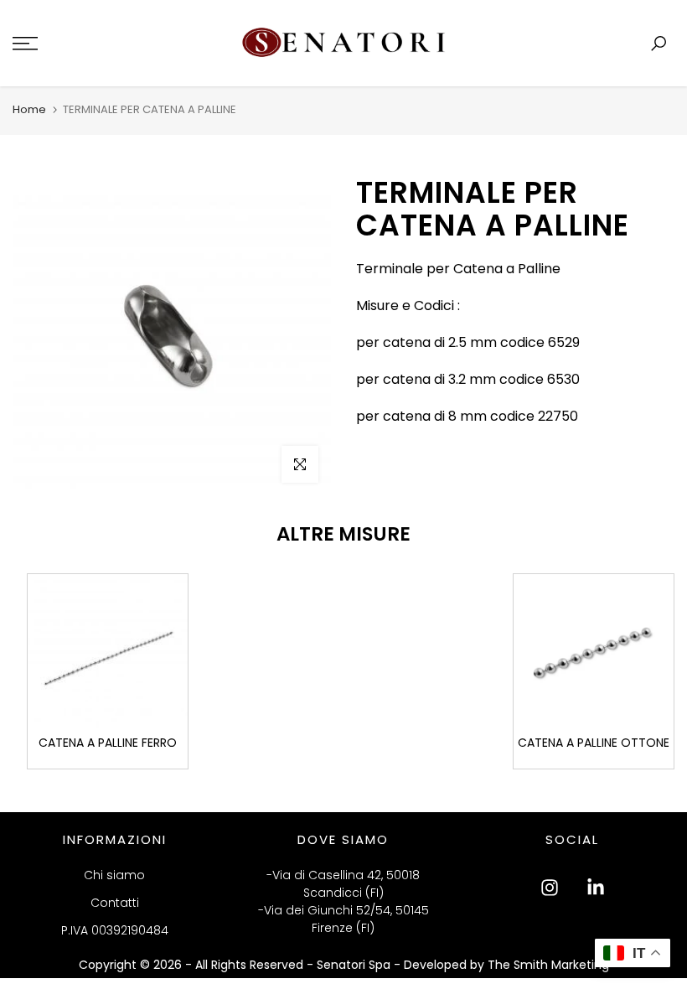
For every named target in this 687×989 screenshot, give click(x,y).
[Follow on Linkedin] (596, 888)
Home (29, 109)
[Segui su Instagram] (550, 888)
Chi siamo (114, 875)
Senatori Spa (355, 964)
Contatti (114, 902)
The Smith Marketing (548, 964)
